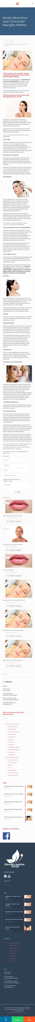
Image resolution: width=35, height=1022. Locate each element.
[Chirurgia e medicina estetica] (17, 3)
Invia (15, 492)
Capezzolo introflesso (13, 731)
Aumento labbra (12, 762)
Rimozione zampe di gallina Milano (13, 544)
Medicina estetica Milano (12, 757)
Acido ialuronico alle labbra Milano (12, 515)
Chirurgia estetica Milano (12, 724)
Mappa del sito (11, 1012)
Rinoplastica (11, 754)
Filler (9, 767)
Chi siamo (9, 885)
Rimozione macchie (13, 775)
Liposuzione (11, 742)
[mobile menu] (32, 3)
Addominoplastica (13, 726)
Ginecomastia (11, 734)
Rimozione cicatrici (13, 772)
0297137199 (6, 136)
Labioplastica (11, 737)
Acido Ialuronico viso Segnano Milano (13, 630)
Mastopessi (11, 744)
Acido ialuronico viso (13, 760)
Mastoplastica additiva (13, 747)
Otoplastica (11, 752)
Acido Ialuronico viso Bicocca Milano (13, 660)
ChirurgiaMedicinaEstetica (19, 44)
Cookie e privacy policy (22, 1012)
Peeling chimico (12, 770)
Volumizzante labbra (8, 570)
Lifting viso (11, 739)
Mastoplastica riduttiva (14, 749)
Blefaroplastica (12, 729)
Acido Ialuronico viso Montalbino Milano (14, 600)
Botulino (10, 765)
